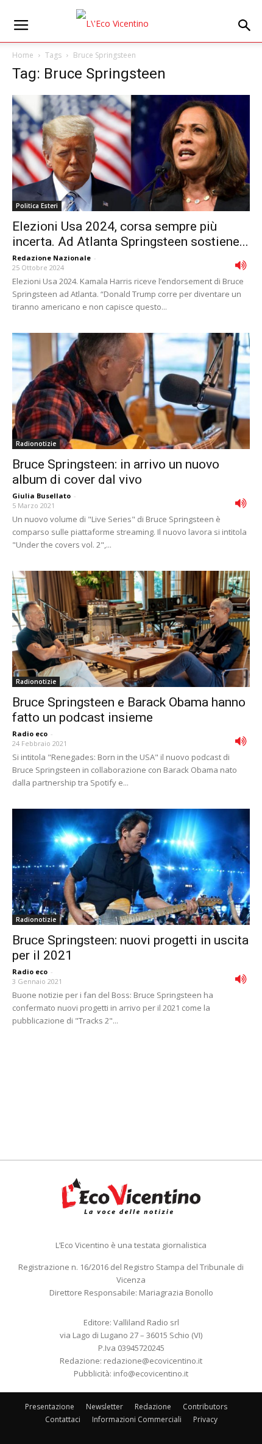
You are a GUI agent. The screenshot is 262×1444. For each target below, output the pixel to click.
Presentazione (49, 1406)
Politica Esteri (37, 205)
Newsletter (104, 1406)
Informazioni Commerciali (137, 1419)
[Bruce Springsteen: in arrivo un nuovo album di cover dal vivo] (131, 391)
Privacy (205, 1419)
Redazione (153, 1406)
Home (23, 55)
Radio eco (30, 733)
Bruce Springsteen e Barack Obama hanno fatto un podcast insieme (129, 710)
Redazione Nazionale (51, 257)
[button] (245, 25)
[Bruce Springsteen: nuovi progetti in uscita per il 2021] (131, 867)
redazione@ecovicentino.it (153, 1360)
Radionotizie (36, 443)
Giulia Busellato (41, 495)
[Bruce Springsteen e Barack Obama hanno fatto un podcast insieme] (131, 629)
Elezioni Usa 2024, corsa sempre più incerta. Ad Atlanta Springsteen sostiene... (130, 234)
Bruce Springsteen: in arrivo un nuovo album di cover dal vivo (115, 472)
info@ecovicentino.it (150, 1373)
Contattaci (62, 1419)
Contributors (205, 1406)
